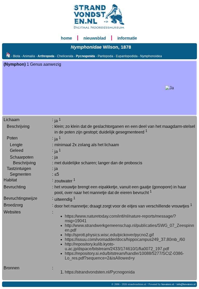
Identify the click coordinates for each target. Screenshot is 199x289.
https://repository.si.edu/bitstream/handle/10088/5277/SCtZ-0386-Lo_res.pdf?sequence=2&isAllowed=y (124, 255)
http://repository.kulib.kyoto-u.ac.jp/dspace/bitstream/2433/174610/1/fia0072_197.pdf (117, 246)
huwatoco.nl (167, 284)
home (66, 38)
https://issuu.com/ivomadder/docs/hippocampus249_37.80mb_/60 (125, 239)
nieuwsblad (94, 38)
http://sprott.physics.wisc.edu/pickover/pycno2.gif (109, 235)
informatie (127, 38)
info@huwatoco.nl (186, 284)
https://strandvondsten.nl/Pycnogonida (100, 272)
